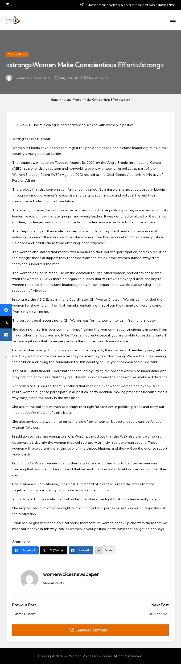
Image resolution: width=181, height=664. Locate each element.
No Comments (98, 78)
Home (55, 99)
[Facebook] (6, 310)
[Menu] (172, 20)
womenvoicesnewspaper (71, 574)
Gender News (17, 54)
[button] (53, 583)
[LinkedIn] (6, 334)
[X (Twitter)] (6, 322)
